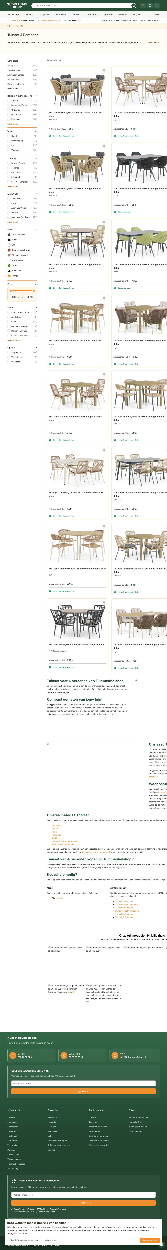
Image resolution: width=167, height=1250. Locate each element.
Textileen (56, 838)
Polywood (57, 835)
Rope (54, 832)
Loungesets (44, 14)
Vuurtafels (12, 1145)
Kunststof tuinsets (22, 84)
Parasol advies (135, 1122)
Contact (92, 1117)
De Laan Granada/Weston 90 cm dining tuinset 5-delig (75, 342)
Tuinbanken (91, 14)
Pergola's (137, 14)
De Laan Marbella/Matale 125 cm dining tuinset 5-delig (75, 114)
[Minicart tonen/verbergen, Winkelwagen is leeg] (157, 5)
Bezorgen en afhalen (98, 1126)
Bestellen (93, 1122)
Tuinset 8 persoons (124, 914)
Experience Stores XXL (110, 20)
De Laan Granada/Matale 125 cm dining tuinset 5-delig (77, 568)
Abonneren (85, 1202)
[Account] (143, 5)
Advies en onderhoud (139, 1117)
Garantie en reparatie (98, 1136)
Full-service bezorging (99, 1145)
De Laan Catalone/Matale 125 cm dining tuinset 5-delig (75, 266)
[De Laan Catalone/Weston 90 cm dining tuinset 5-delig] (78, 393)
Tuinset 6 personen (124, 907)
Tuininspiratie (126, 20)
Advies (135, 20)
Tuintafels (76, 14)
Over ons (52, 1126)
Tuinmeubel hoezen (16, 1164)
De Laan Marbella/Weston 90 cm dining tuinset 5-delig (75, 190)
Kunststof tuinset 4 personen (65, 841)
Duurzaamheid (135, 1131)
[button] (66, 964)
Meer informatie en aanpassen (24, 1240)
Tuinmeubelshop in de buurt (60, 1145)
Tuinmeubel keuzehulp (99, 1140)
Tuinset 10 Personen (124, 917)
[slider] (10, 290)
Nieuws (143, 20)
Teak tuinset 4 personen (63, 844)
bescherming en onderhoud (97, 852)
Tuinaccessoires (14, 1159)
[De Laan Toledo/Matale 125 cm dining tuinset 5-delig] (78, 621)
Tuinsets (29, 14)
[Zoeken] (133, 5)
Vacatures (52, 1131)
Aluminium (57, 825)
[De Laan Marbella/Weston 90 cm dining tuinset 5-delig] (78, 165)
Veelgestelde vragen (57, 1140)
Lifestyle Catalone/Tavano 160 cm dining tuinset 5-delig (76, 494)
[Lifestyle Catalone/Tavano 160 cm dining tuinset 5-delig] (78, 469)
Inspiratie (52, 1122)
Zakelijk (51, 1136)
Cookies (55, 1245)
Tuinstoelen (60, 14)
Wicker (55, 828)
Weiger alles (50, 1240)
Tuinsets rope (22, 70)
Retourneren (94, 1131)
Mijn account (54, 1117)
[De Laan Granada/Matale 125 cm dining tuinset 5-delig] (78, 545)
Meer (157, 14)
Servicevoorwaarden (20, 1211)
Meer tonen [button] (12, 88)
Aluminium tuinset (22, 75)
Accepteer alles (150, 1240)
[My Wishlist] (150, 5)
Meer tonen (12, 124)
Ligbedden (108, 14)
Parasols (123, 14)
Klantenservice (154, 20)
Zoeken (85, 1091)
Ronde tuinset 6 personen (127, 911)
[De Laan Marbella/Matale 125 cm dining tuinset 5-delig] (78, 89)
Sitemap (52, 1150)
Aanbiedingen (13, 14)
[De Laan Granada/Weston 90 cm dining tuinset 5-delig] (78, 317)
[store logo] (17, 4)
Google (35, 1211)
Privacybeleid (55, 1209)
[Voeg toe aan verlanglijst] (104, 70)
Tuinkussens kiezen (138, 1126)
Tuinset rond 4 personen (126, 904)
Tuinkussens (13, 1154)
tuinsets (59, 898)
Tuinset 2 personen (124, 901)
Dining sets (22, 65)
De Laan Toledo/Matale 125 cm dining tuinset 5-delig (76, 644)
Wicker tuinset (22, 79)
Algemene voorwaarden (18, 1245)
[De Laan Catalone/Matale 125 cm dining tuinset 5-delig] (78, 241)
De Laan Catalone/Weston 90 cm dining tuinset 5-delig (75, 418)
